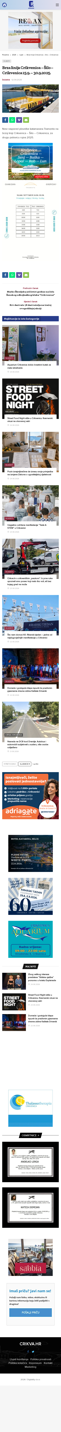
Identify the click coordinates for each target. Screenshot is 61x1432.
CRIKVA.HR (30, 1343)
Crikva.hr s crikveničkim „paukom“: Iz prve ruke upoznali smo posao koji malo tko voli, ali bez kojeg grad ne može (30, 581)
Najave (9, 411)
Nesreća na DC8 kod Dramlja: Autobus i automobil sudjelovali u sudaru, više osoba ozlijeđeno (27, 744)
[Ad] (30, 30)
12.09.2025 (17, 79)
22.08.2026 (14, 642)
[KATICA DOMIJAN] (30, 1207)
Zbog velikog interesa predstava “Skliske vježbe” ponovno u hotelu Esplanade (42, 977)
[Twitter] (33, 1351)
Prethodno (10, 764)
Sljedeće (24, 764)
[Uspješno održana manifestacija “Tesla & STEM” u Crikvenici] (30, 505)
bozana (6, 79)
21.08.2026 (14, 751)
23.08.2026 (14, 532)
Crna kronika (13, 735)
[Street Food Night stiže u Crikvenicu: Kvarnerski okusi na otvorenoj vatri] (30, 399)
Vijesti (7, 61)
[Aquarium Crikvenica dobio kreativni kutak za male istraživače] (30, 345)
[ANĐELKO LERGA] (30, 1162)
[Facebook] (28, 1351)
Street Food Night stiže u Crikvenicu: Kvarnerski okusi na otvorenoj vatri (43, 998)
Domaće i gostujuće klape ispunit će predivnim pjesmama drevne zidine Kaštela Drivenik (43, 1018)
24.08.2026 (14, 372)
